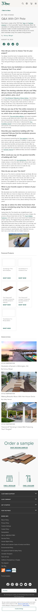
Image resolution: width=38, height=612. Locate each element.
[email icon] (17, 44)
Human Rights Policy (7, 541)
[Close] (36, 600)
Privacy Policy (5, 523)
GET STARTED (5, 505)
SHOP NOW (7, 278)
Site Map (3, 566)
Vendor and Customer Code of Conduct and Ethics (15, 545)
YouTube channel (8, 150)
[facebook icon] (4, 44)
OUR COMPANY (6, 499)
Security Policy (5, 538)
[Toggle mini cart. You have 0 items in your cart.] (32, 3)
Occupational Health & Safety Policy (11, 551)
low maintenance (21, 160)
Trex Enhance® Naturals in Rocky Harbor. (17, 98)
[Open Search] (23, 3)
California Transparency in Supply (10, 560)
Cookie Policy (5, 529)
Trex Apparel (4, 563)
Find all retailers (5, 576)
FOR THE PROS (6, 510)
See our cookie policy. (23, 604)
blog (24, 23)
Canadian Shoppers (6, 554)
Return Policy (5, 520)
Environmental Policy (7, 548)
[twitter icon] (13, 44)
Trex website (23, 138)
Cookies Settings (19, 609)
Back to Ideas (6, 10)
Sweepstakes (5, 532)
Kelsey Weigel (8, 36)
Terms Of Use (5, 557)
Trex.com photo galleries (17, 116)
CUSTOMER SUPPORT (8, 494)
